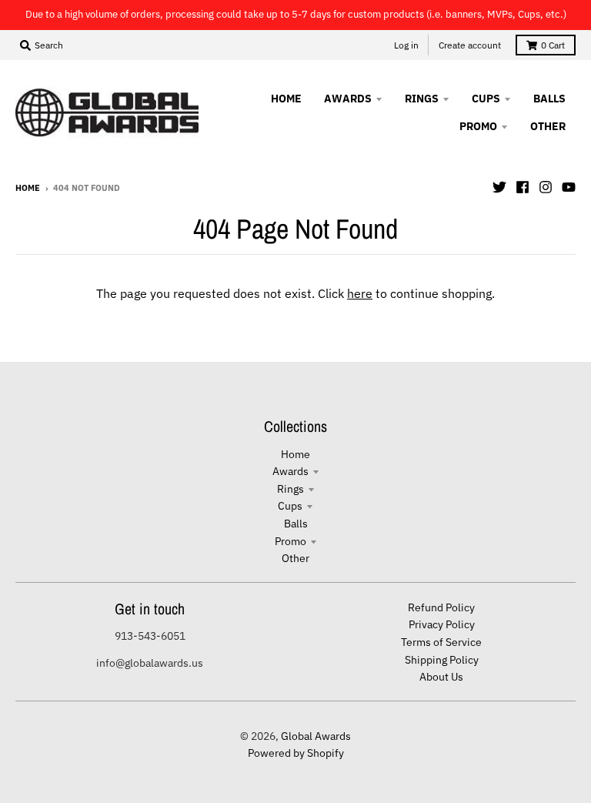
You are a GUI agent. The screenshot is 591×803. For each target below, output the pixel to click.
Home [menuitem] (286, 98)
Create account (470, 45)
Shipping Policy (442, 660)
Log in (406, 45)
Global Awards (316, 736)
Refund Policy (441, 607)
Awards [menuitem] (348, 98)
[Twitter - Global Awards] (499, 187)
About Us (441, 677)
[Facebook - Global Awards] (522, 187)
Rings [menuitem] (422, 98)
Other (295, 558)
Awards (290, 471)
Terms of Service (441, 642)
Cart (553, 45)
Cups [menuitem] (486, 98)
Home (27, 187)
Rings (290, 489)
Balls (296, 523)
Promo (290, 541)
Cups (290, 506)
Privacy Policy (442, 624)
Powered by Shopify (296, 753)
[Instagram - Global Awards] (546, 187)
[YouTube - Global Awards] (569, 187)
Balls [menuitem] (549, 98)
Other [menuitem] (548, 126)
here (359, 293)
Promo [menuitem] (478, 126)
